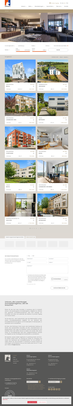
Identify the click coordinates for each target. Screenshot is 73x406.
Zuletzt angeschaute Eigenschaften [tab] (15, 237)
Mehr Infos (5, 399)
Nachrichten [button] (50, 6)
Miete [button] (30, 6)
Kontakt (66, 6)
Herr (33, 255)
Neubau (6, 50)
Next (35, 71)
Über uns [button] (58, 6)
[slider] (15, 51)
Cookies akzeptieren (32, 402)
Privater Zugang (55, 3)
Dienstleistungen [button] (39, 6)
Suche (58, 50)
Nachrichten (16, 361)
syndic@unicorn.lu (31, 374)
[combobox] (21, 46)
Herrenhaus (43, 84)
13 (40, 228)
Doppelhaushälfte (12, 218)
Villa (40, 118)
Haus (8, 185)
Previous (5, 71)
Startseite (7, 11)
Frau (29, 255)
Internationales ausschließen (60, 45)
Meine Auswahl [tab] (29, 237)
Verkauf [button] (23, 6)
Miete (14, 357)
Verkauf (11, 11)
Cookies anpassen (42, 402)
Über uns (15, 359)
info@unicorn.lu (16, 344)
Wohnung (10, 84)
